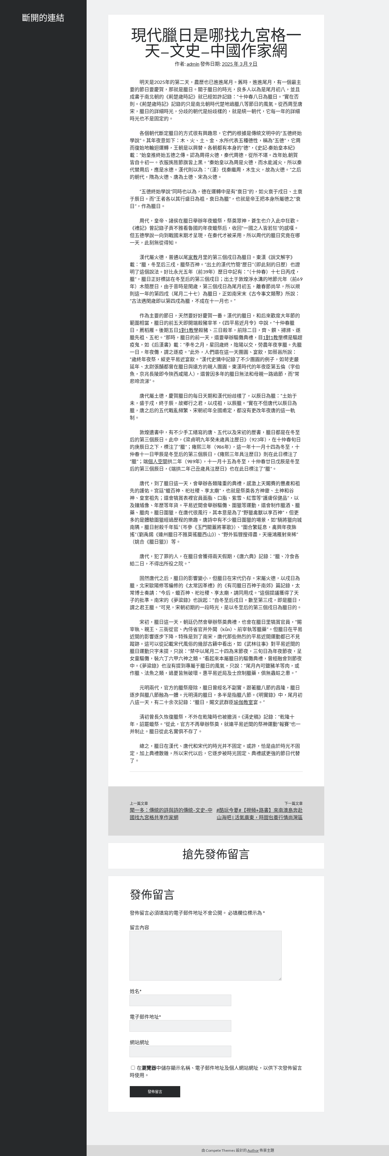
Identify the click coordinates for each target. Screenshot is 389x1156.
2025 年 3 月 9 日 (239, 64)
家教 (193, 257)
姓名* (136, 991)
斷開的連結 (43, 19)
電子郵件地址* (145, 1017)
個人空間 (157, 461)
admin (193, 64)
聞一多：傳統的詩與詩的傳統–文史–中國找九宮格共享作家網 (171, 813)
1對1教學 (188, 330)
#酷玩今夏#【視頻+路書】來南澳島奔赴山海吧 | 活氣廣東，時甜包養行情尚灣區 (259, 813)
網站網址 (139, 1042)
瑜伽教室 (243, 702)
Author (253, 1150)
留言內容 (139, 927)
